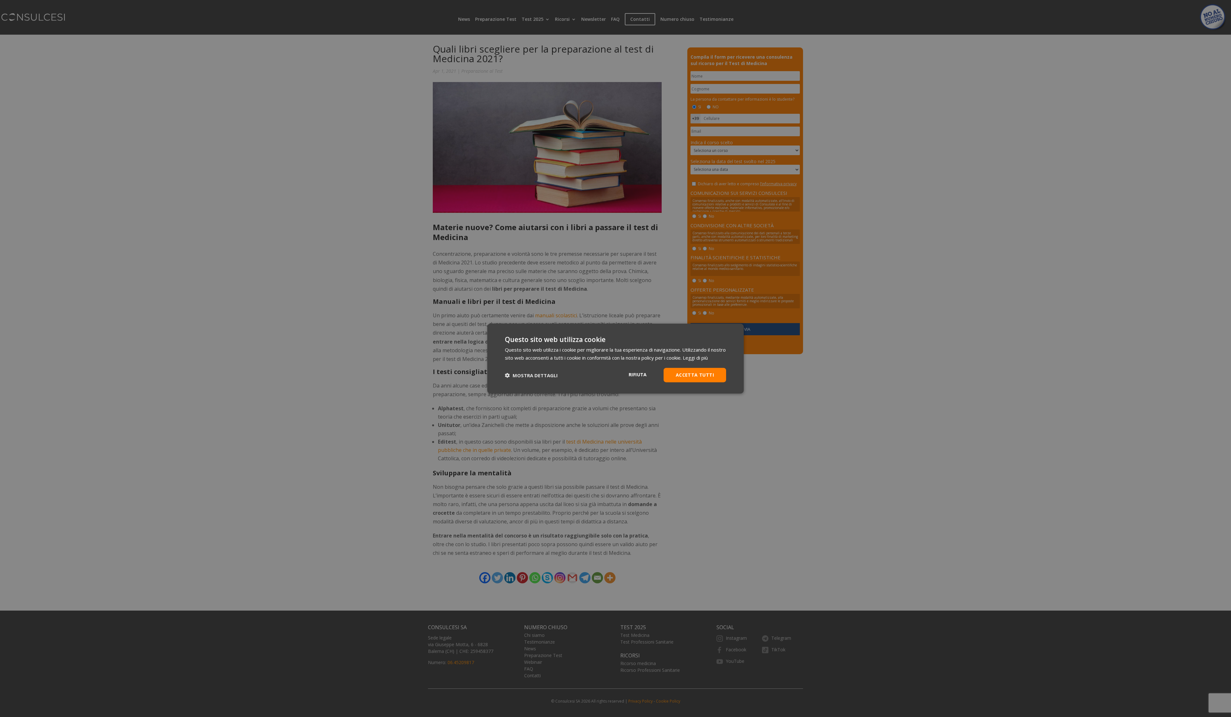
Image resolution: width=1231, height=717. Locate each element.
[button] (531, 375)
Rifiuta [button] (638, 374)
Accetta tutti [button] (695, 375)
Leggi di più (695, 357)
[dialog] (615, 358)
